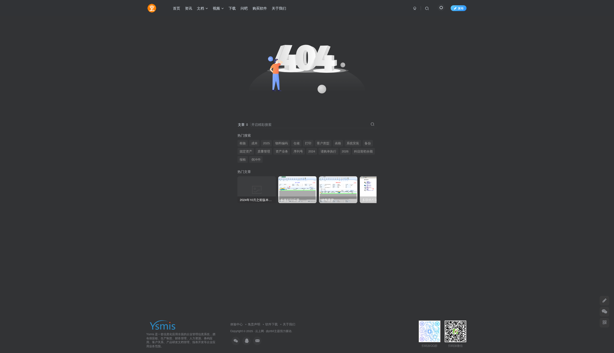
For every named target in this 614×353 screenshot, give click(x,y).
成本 (254, 143)
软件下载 (271, 324)
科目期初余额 (363, 151)
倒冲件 (256, 159)
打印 (308, 143)
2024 (311, 151)
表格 (338, 143)
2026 (345, 151)
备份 (368, 143)
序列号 (298, 151)
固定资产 (246, 151)
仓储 (296, 143)
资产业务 (282, 151)
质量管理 (264, 151)
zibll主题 (274, 331)
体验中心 (236, 324)
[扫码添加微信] (604, 311)
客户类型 (323, 143)
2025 (266, 143)
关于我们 (289, 324)
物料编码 (281, 143)
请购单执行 (328, 151)
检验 (243, 143)
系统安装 (353, 143)
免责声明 (254, 324)
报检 (243, 159)
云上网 (259, 331)
